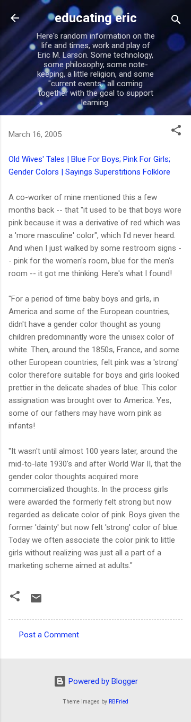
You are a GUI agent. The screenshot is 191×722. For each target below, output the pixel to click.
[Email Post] (36, 602)
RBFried (118, 701)
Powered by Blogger (102, 681)
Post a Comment (49, 634)
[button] (176, 132)
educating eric (96, 18)
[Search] (176, 21)
